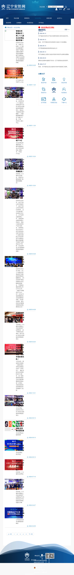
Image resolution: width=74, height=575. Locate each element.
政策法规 (49, 18)
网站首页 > (10, 27)
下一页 (31, 534)
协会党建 (16, 18)
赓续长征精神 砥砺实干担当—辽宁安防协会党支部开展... (53, 60)
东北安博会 (17, 27)
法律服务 (18, 22)
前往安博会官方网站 (47, 27)
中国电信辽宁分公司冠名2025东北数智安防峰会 (20, 262)
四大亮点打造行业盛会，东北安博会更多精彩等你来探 (20, 445)
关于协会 (41, 22)
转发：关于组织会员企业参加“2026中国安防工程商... (53, 66)
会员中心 (59, 18)
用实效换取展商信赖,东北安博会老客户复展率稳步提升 (20, 401)
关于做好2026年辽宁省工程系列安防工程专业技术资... (53, 36)
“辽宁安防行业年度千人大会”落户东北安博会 (20, 73)
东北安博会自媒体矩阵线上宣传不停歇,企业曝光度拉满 (20, 426)
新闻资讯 (26, 18)
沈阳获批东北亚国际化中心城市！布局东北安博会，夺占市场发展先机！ (20, 352)
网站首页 (37, 555)
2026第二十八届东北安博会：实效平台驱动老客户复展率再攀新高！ (20, 166)
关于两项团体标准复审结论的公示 (47, 48)
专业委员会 (30, 22)
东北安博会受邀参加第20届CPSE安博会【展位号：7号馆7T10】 (20, 135)
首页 (7, 18)
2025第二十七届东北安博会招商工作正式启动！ (20, 465)
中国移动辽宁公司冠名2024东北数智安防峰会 (20, 512)
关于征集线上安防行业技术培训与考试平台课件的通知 (53, 54)
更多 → (67, 29)
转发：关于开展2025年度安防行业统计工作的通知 (52, 42)
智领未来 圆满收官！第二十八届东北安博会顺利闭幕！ (20, 35)
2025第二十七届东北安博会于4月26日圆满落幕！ (20, 193)
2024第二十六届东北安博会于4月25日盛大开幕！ (20, 484)
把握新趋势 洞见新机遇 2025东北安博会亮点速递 (20, 317)
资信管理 (8, 22)
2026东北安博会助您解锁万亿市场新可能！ (20, 91)
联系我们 (27, 560)
